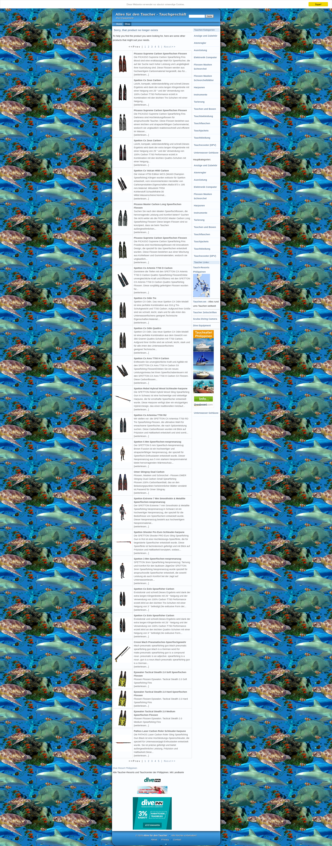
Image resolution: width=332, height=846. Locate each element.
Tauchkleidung (202, 137)
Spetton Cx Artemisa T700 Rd (150, 415)
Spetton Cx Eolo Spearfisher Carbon (154, 589)
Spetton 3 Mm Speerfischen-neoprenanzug (157, 558)
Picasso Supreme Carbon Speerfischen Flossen (160, 53)
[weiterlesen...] (141, 74)
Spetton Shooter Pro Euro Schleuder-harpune (159, 532)
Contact (177, 839)
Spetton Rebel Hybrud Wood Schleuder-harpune (160, 388)
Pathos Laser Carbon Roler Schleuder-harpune (160, 731)
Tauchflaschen (202, 123)
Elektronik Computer (205, 57)
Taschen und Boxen (205, 109)
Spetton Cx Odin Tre (145, 298)
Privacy (165, 839)
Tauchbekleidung (203, 116)
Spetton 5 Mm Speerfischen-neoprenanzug (157, 441)
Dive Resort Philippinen (125, 768)
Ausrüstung (200, 50)
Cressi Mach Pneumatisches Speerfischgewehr (160, 642)
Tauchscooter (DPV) (205, 145)
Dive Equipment (202, 325)
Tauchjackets (201, 130)
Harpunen (199, 87)
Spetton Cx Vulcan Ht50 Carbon (151, 170)
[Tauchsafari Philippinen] (204, 407)
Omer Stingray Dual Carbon (149, 472)
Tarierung (199, 102)
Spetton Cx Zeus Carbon (147, 80)
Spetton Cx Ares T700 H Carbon (151, 358)
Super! (318, 4)
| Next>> (168, 46)
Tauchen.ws (199, 301)
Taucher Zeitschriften (205, 312)
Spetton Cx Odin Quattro (147, 328)
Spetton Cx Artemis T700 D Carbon (153, 268)
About (154, 839)
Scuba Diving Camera (205, 319)
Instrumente (200, 94)
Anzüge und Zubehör (205, 36)
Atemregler (200, 43)
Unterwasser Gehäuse (206, 152)
